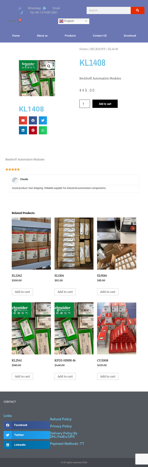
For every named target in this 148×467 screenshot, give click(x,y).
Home (16, 35)
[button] (49, 66)
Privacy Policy (61, 426)
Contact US (100, 35)
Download (130, 35)
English (69, 21)
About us (42, 35)
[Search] (137, 10)
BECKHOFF (98, 49)
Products (70, 35)
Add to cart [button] (22, 292)
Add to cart (105, 104)
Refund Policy (60, 419)
